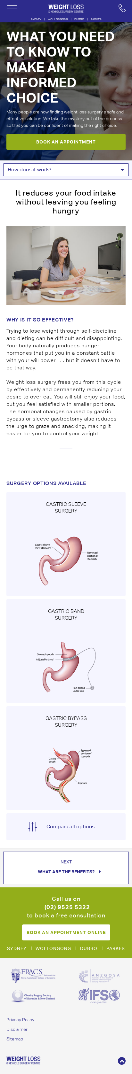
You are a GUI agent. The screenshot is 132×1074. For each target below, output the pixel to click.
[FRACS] (33, 976)
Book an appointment (66, 141)
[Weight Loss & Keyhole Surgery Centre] (66, 7)
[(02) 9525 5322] (122, 8)
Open (12, 7)
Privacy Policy (20, 1019)
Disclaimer (17, 1029)
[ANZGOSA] (99, 976)
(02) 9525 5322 (67, 907)
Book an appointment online (66, 932)
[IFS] (99, 996)
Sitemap (14, 1038)
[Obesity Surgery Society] (33, 996)
